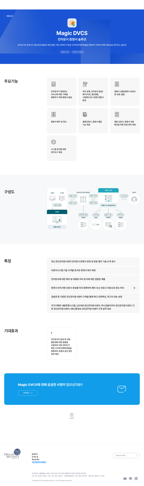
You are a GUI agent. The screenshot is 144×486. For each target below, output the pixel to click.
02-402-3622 (57, 476)
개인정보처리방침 (39, 462)
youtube (125, 478)
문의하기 (35, 454)
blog (130, 478)
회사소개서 (35, 460)
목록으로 (10, 16)
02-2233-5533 (41, 476)
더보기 (134, 288)
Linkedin (136, 478)
